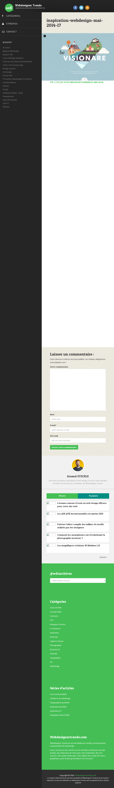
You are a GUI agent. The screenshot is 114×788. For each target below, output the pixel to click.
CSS (51, 620)
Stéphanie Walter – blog (13, 93)
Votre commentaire (59, 367)
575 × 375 (54, 82)
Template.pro (8, 96)
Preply (5, 89)
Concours (54, 616)
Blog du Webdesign (11, 51)
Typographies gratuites (60, 702)
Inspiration (54, 632)
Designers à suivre (57, 624)
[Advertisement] (78, 217)
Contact (11, 31)
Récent (62, 496)
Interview (54, 637)
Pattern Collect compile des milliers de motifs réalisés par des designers (80, 526)
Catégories (13, 15)
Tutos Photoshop (10, 100)
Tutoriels (53, 653)
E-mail (53, 425)
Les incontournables (58, 694)
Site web (54, 436)
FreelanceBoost (9, 82)
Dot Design (7, 72)
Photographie (55, 645)
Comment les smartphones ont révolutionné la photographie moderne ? (81, 536)
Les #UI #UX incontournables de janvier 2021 (80, 513)
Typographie (55, 658)
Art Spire (6, 47)
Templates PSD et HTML (60, 715)
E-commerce (55, 628)
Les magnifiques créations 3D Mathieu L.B (78, 545)
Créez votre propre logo (13, 65)
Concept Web (55, 612)
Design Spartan (9, 68)
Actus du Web (55, 607)
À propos (12, 23)
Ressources (55, 649)
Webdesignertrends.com (85, 775)
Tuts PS (6, 103)
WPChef (6, 107)
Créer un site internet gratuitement (17, 61)
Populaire (93, 496)
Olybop (6, 86)
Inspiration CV (55, 711)
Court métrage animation (13, 58)
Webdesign (55, 666)
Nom (52, 414)
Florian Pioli (7, 75)
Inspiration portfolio (58, 706)
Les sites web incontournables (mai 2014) (81, 82)
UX (51, 662)
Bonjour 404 (8, 54)
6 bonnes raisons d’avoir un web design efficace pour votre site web (82, 505)
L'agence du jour (57, 641)
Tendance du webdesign (60, 698)
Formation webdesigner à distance (17, 79)
